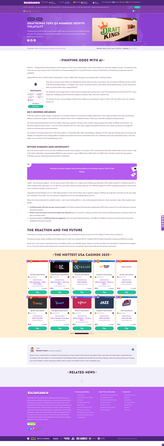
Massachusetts (35, 90)
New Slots (68, 2)
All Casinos (35, 106)
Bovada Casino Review (126, 275)
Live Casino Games (105, 405)
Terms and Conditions (129, 402)
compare (45, 288)
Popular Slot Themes (105, 402)
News (129, 2)
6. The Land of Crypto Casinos (84, 407)
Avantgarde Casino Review (60, 311)
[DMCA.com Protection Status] (31, 425)
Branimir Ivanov (101, 48)
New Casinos (53, 2)
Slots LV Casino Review (82, 311)
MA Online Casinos (31, 94)
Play (37, 292)
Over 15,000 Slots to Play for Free (109, 395)
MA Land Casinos (31, 100)
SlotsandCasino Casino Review (59, 275)
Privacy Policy (127, 400)
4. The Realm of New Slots (83, 402)
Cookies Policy (128, 405)
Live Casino (97, 2)
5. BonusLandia (80, 405)
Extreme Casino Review (82, 275)
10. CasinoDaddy (81, 417)
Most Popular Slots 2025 (106, 397)
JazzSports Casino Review (104, 311)
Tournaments (108, 2)
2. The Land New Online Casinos (85, 397)
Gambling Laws (32, 97)
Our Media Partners (105, 410)
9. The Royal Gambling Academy (85, 415)
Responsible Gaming (129, 395)
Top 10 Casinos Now (35, 11)
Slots (62, 2)
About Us (126, 407)
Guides (123, 2)
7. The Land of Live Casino (83, 410)
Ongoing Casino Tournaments (107, 407)
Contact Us (127, 410)
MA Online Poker (40, 97)
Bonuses (77, 2)
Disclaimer (126, 397)
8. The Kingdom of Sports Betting (85, 412)
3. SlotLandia (80, 400)
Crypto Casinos (85, 2)
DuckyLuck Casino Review (104, 275)
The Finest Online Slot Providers (108, 400)
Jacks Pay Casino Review (37, 275)
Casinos (45, 2)
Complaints (137, 2)
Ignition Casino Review (37, 311)
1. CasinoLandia (80, 395)
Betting (116, 2)
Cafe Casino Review (127, 311)
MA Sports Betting (40, 94)
